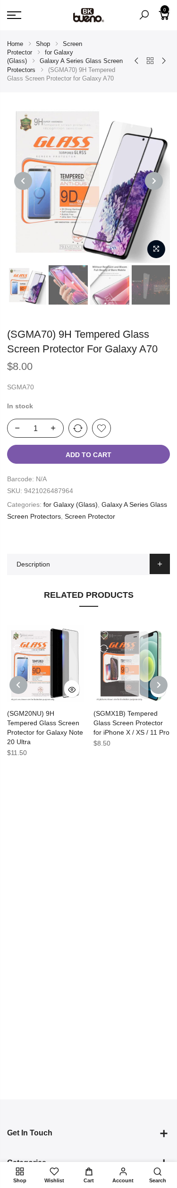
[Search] (144, 15)
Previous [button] (23, 181)
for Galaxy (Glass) (70, 504)
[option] (88, 181)
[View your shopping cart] (164, 19)
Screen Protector (90, 516)
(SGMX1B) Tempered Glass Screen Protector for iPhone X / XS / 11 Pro (131, 723)
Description (33, 564)
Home (15, 43)
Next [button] (154, 181)
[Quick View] (71, 688)
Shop (43, 43)
